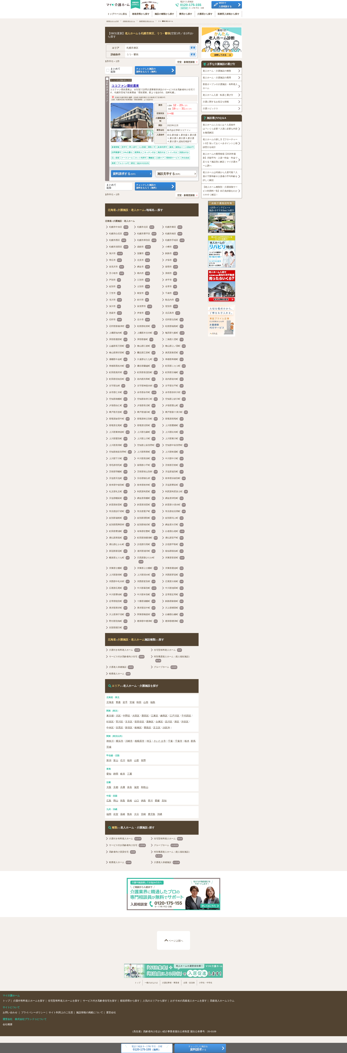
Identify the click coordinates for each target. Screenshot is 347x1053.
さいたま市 (160, 741)
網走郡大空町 (174, 524)
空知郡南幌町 (118, 399)
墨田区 (145, 715)
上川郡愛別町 (118, 438)
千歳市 (171, 293)
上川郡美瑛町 (118, 445)
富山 (115, 760)
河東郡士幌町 (118, 568)
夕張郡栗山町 (174, 405)
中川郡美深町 (146, 458)
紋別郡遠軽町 (118, 518)
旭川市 (115, 253)
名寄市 (170, 286)
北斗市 (143, 319)
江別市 (143, 280)
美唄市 (170, 273)
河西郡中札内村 (119, 581)
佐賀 (115, 814)
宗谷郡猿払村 (146, 478)
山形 (145, 702)
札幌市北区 (145, 227)
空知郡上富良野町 (148, 445)
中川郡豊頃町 (118, 594)
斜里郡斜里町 (118, 504)
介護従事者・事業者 (170, 983)
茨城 (108, 747)
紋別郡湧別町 (146, 518)
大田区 (135, 715)
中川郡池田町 (174, 588)
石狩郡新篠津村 (119, 326)
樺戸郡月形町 (118, 412)
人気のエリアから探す (155, 1000)
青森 (118, 702)
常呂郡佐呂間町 (175, 511)
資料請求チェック (107, 91)
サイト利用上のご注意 (61, 1012)
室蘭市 (143, 253)
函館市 (143, 247)
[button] (151, 48)
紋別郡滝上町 (174, 518)
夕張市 (170, 260)
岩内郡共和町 (146, 379)
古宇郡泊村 (117, 385)
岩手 (125, 702)
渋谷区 (185, 721)
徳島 (143, 800)
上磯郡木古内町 (147, 333)
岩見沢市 (116, 266)
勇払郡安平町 (174, 538)
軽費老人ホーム (119, 673)
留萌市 (171, 266)
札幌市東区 (124, 97)
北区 (118, 715)
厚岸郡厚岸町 (118, 608)
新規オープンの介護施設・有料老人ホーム (220, 86)
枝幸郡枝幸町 (146, 485)
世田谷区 (139, 721)
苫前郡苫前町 (174, 465)
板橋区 (138, 727)
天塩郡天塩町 (118, 478)
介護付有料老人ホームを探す (29, 1000)
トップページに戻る (117, 14)
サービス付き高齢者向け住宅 (120, 80)
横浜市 (119, 741)
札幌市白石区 (118, 233)
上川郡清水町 (146, 575)
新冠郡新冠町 (118, 551)
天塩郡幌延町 (118, 498)
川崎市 (129, 741)
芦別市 (114, 280)
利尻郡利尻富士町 (176, 491)
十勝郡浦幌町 (146, 601)
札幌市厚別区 (146, 240)
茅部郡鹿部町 (118, 339)
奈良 (129, 787)
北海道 (117, 97)
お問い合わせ (10, 1012)
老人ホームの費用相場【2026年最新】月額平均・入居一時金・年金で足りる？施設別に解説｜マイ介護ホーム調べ (220, 160)
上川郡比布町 (174, 432)
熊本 (129, 814)
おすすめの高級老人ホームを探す (188, 1000)
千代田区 (186, 715)
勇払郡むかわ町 (119, 544)
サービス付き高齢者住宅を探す (100, 1000)
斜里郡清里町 (146, 504)
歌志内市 (172, 300)
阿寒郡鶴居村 (146, 614)
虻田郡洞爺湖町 (147, 538)
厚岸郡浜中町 (146, 608)
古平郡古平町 (174, 385)
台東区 (159, 721)
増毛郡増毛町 (118, 465)
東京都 (110, 715)
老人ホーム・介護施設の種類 (217, 71)
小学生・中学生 (205, 983)
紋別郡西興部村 (119, 524)
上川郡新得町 (118, 575)
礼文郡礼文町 (118, 491)
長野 (143, 760)
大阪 (108, 787)
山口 (136, 800)
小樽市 (171, 247)
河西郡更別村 (146, 581)
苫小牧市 (116, 273)
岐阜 (122, 773)
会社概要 (7, 1024)
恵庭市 (115, 313)
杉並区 (110, 721)
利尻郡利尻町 (146, 491)
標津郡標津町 (174, 621)
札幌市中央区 (118, 227)
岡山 (115, 800)
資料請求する (124, 173)
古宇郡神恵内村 (147, 385)
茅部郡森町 (145, 339)
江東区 (154, 715)
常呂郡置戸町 (146, 511)
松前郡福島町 (174, 326)
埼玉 (149, 741)
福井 (129, 760)
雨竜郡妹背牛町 (119, 419)
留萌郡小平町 (146, 465)
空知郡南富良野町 (120, 452)
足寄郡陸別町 (118, 601)
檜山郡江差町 (146, 346)
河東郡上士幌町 (147, 568)
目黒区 (119, 727)
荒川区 (119, 721)
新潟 (108, 760)
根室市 (142, 293)
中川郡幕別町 (146, 588)
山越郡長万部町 (119, 346)
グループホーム (165, 667)
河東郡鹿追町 (174, 568)
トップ (137, 983)
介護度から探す (205, 14)
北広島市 (172, 313)
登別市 (171, 306)
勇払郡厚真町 (118, 538)
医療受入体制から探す (228, 14)
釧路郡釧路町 (174, 601)
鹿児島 (151, 814)
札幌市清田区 (118, 247)
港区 (176, 721)
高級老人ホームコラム (222, 1000)
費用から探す (185, 14)
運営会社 (111, 1012)
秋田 (138, 702)
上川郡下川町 (118, 458)
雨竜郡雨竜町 (174, 419)
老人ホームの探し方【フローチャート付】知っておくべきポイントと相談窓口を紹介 (220, 143)
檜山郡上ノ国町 (175, 346)
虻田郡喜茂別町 (147, 372)
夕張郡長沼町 (146, 405)
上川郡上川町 (146, 438)
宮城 (132, 702)
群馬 (193, 741)
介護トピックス (210, 108)
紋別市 (114, 286)
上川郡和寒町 (146, 452)
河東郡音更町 (174, 557)
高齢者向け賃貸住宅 (122, 852)
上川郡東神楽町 (119, 432)
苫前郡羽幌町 (118, 471)
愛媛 (157, 800)
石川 (122, 760)
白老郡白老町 (174, 531)
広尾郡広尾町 (118, 588)
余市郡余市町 (146, 392)
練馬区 (164, 715)
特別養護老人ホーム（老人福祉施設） (172, 658)
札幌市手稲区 (174, 240)
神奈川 (110, 741)
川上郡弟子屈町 (119, 614)
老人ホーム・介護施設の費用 (217, 77)
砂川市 (142, 300)
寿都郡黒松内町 (119, 366)
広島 (108, 800)
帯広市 (115, 260)
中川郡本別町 (146, 594)
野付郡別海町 (118, 621)
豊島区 (147, 727)
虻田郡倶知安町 (119, 379)
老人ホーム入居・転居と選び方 (218, 95)
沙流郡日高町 (146, 544)
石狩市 (115, 319)
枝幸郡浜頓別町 (175, 478)
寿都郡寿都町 (174, 359)
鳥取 (122, 800)
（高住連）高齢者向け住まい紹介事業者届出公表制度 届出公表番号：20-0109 (173, 1031)
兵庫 (122, 787)
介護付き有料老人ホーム (124, 650)
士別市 (143, 286)
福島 (152, 702)
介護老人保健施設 (121, 667)
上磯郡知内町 (118, 333)
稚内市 (143, 273)
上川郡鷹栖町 (174, 425)
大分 (136, 814)
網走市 (143, 266)
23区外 (166, 727)
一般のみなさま (151, 983)
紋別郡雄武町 (146, 524)
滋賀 (136, 787)
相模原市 (139, 741)
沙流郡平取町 (174, 544)
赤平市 (170, 280)
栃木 (186, 741)
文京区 (128, 721)
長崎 (122, 814)
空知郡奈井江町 (147, 399)
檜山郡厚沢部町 (119, 352)
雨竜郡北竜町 (118, 425)
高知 (164, 800)
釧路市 (171, 253)
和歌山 (144, 787)
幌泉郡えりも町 (119, 557)
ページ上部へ (175, 940)
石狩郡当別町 (174, 319)
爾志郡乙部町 (146, 352)
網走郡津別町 (174, 498)
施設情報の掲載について (89, 1012)
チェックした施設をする (198, 1048)
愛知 (108, 773)
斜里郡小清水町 (175, 504)
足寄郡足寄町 (174, 594)
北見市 (143, 260)
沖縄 (159, 814)
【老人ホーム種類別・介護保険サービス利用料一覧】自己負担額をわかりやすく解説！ (220, 191)
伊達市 (143, 313)
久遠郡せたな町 (147, 359)
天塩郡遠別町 (174, 471)
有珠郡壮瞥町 (146, 531)
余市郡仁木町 (118, 392)
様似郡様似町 (174, 551)
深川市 (114, 306)
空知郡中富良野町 (176, 445)
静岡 (115, 773)
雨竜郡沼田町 (146, 425)
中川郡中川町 (174, 458)
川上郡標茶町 (174, 608)
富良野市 (144, 306)
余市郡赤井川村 (175, 392)
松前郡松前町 (146, 326)
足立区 (156, 727)
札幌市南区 (173, 233)
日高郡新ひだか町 (146, 559)
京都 (115, 787)
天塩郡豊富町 (174, 485)
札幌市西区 (117, 240)
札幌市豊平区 (146, 233)
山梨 (136, 760)
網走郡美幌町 (146, 498)
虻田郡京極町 (174, 372)
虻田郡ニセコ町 (175, 366)
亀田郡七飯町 (174, 333)
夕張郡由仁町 (118, 405)
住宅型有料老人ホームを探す (64, 1000)
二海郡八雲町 (174, 339)
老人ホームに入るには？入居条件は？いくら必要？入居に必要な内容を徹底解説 (220, 129)
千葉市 (178, 741)
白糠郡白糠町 (174, 614)
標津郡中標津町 (147, 621)
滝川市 (115, 300)
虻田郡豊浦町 (118, 531)
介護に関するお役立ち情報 (216, 102)
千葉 (170, 741)
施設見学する (168, 173)
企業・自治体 (189, 983)
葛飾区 (150, 721)
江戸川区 (174, 715)
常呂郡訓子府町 (119, 511)
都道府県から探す (141, 14)
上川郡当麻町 (146, 432)
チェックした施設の (147, 70)
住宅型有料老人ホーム (167, 650)
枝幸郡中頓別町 (119, 485)
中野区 (126, 715)
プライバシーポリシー (33, 1012)
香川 (150, 800)
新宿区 (128, 727)
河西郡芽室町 (174, 575)
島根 (129, 800)
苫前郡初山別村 (147, 471)
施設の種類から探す (164, 14)
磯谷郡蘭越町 (146, 366)
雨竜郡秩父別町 (147, 419)
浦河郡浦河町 (146, 551)
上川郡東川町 (174, 438)
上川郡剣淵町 (174, 452)
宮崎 (143, 814)
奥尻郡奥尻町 (174, 352)
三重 (129, 773)
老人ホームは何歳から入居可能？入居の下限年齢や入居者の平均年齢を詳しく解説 (220, 176)
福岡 (108, 814)
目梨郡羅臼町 (118, 627)
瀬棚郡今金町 (118, 359)
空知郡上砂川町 (175, 399)
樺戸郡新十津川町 (176, 412)
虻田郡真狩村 (118, 372)
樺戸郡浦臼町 (146, 412)
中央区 (110, 727)
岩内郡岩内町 (174, 379)
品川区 (168, 721)
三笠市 (114, 293)
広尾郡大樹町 (174, 581)
